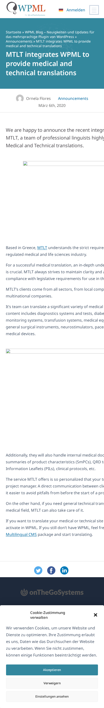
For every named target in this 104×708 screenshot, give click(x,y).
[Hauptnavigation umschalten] (94, 10)
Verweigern (52, 683)
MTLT (42, 247)
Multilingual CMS (21, 534)
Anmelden (76, 10)
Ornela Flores (38, 98)
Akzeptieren (52, 670)
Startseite (13, 32)
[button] (95, 614)
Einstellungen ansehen (52, 696)
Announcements (19, 41)
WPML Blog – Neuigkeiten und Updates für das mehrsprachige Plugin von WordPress (50, 34)
